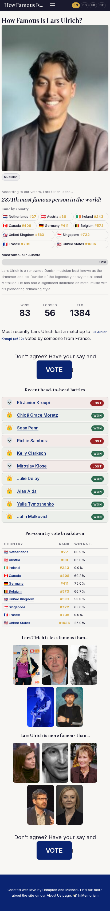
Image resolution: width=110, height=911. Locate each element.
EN (76, 5)
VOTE (54, 370)
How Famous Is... (24, 5)
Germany (13, 583)
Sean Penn (27, 427)
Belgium (13, 591)
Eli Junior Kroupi (33, 402)
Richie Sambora (33, 440)
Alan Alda (27, 491)
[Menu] (52, 5)
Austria (12, 560)
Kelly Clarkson (31, 453)
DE (102, 5)
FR (93, 5)
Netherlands (16, 552)
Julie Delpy (28, 478)
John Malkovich (33, 516)
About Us (54, 895)
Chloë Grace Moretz (37, 415)
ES (84, 5)
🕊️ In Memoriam (86, 895)
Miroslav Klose (32, 466)
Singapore (14, 607)
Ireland (12, 568)
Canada (12, 576)
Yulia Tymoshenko (35, 504)
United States (17, 623)
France (12, 615)
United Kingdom (19, 599)
